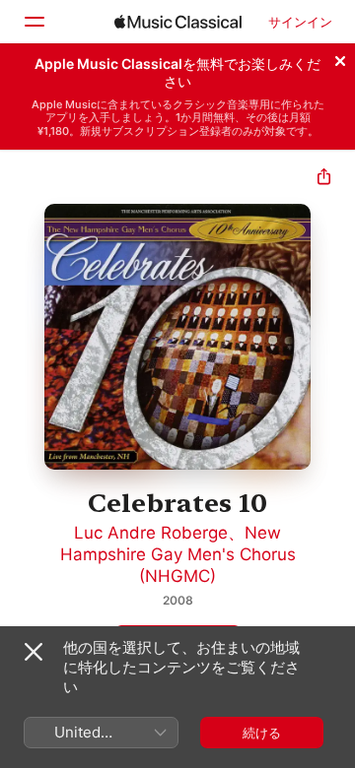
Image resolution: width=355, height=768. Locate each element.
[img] (178, 22)
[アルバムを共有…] (324, 178)
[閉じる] (340, 58)
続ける (262, 732)
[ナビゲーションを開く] (33, 21)
